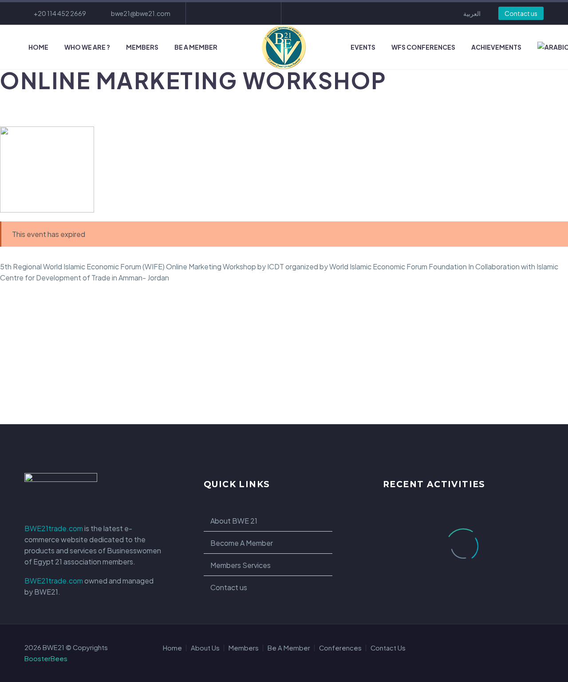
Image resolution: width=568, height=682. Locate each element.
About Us (205, 648)
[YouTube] (259, 13)
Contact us (521, 13)
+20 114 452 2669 (60, 13)
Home (38, 47)
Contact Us (388, 648)
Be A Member (195, 47)
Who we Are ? (87, 47)
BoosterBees (45, 658)
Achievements (496, 47)
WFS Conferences (423, 47)
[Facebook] (206, 13)
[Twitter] (232, 13)
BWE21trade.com (53, 528)
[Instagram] (245, 13)
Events (363, 47)
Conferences (340, 648)
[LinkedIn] (219, 13)
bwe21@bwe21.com (140, 13)
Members (142, 47)
